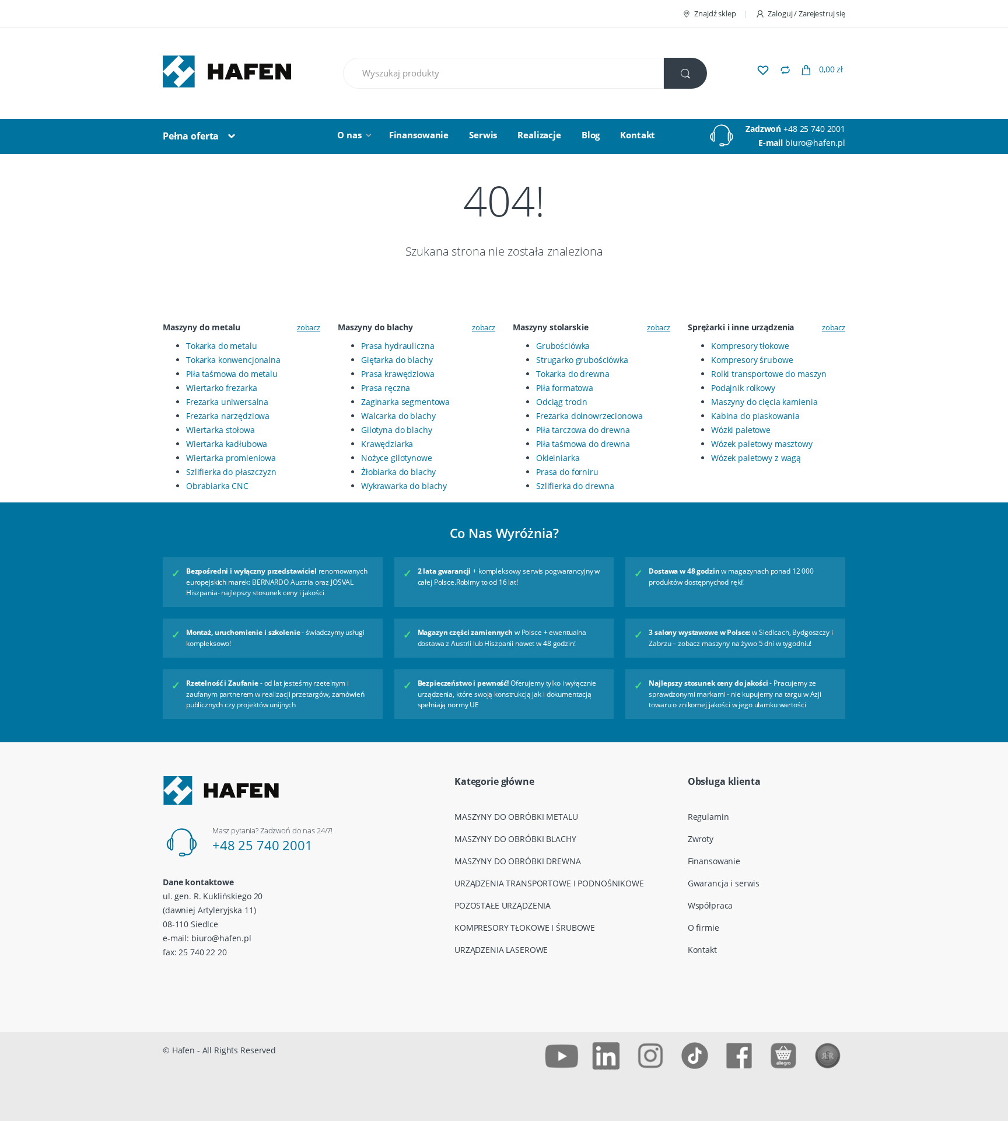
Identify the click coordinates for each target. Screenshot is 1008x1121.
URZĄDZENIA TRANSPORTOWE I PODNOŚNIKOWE (549, 883)
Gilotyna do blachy (396, 429)
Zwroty (700, 838)
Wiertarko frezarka (221, 387)
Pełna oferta (191, 136)
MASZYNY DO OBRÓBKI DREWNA (517, 861)
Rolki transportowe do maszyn (769, 373)
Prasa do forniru (567, 471)
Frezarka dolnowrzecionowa (589, 415)
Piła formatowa (564, 387)
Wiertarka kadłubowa (226, 443)
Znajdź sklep (715, 13)
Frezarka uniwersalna (227, 401)
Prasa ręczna (385, 387)
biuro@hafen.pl (815, 142)
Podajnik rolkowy (743, 387)
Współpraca (710, 905)
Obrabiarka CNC (217, 485)
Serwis (483, 135)
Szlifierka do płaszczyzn (231, 471)
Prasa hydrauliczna (397, 345)
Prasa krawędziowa (398, 373)
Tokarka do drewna (573, 373)
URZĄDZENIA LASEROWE (501, 949)
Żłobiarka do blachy (398, 471)
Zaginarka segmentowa (405, 401)
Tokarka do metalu (221, 345)
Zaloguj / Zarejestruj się (806, 13)
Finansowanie (419, 135)
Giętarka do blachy (396, 359)
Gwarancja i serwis (724, 883)
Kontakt (637, 135)
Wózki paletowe (741, 429)
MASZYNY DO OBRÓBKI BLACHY (515, 838)
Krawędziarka (387, 443)
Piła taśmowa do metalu (232, 373)
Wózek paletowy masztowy (762, 443)
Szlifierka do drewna (575, 485)
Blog (591, 135)
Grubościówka (563, 345)
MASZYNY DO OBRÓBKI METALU (516, 816)
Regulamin (708, 816)
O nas (349, 135)
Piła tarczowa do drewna (583, 429)
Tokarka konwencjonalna (233, 359)
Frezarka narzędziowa (228, 415)
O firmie (703, 927)
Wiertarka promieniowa (231, 457)
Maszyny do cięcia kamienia (764, 401)
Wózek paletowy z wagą (756, 457)
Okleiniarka (557, 457)
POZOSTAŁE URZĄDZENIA (502, 905)
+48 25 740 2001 (814, 128)
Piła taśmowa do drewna (583, 443)
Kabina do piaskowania (755, 415)
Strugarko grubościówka (582, 359)
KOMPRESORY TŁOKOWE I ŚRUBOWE (524, 927)
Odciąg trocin (561, 401)
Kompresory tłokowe (750, 345)
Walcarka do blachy (398, 415)
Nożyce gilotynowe (396, 457)
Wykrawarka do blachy (404, 485)
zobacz (308, 327)
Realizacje (539, 135)
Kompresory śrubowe (752, 359)
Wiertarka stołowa (220, 429)
